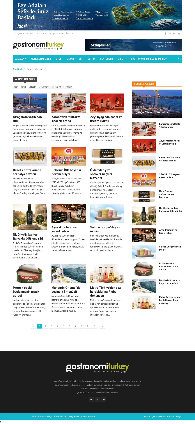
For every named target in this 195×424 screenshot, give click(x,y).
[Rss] (91, 399)
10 (94, 326)
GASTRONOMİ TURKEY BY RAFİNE (148, 59)
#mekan (58, 87)
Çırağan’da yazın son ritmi (152, 112)
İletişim (69, 33)
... (99, 326)
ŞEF (81, 59)
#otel (23, 87)
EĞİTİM (91, 59)
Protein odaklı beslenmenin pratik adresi (26, 291)
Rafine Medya (46, 416)
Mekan (70, 59)
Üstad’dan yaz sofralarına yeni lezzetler (101, 174)
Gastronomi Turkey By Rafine (66, 416)
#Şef (16, 87)
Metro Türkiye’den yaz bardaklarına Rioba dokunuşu (105, 291)
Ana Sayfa (20, 59)
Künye (52, 33)
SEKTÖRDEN (106, 59)
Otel (58, 59)
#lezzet (32, 87)
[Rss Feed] (179, 33)
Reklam (60, 33)
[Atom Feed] (174, 33)
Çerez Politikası (158, 416)
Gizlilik (147, 416)
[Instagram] (170, 33)
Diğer (121, 59)
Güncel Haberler (41, 59)
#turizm (68, 87)
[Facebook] (166, 33)
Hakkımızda (42, 33)
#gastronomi (45, 87)
